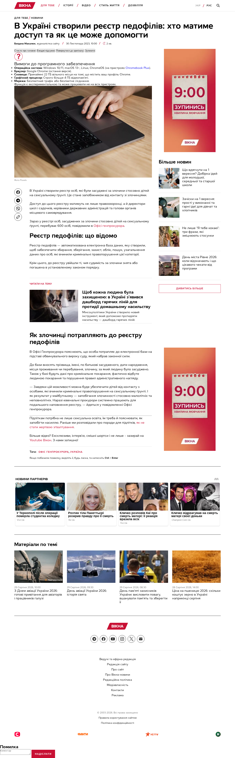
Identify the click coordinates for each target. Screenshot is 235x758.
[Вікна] (25, 5)
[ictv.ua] (151, 735)
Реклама (118, 695)
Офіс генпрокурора (54, 451)
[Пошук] (219, 6)
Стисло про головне (25, 50)
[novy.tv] (218, 735)
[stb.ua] (17, 735)
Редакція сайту (117, 664)
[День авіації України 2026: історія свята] (91, 566)
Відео (86, 5)
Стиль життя (109, 5)
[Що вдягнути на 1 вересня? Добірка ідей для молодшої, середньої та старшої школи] (169, 178)
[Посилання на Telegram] (94, 639)
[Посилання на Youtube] (113, 639)
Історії (68, 5)
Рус (209, 5)
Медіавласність (117, 685)
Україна (76, 451)
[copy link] (18, 217)
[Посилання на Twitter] (131, 639)
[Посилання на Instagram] (122, 639)
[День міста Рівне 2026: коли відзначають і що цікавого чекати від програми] (169, 265)
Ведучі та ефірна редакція (117, 659)
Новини (37, 18)
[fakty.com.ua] (83, 735)
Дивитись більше (190, 288)
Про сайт (117, 669)
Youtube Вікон (40, 440)
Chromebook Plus (137, 68)
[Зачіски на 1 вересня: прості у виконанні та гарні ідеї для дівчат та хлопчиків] (169, 207)
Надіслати (43, 753)
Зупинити (90, 50)
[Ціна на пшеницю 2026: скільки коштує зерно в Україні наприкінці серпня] (196, 566)
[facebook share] (18, 192)
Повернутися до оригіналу (70, 50)
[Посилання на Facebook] (103, 639)
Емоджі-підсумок (46, 50)
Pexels (23, 180)
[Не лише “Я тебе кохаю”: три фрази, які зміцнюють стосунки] (169, 236)
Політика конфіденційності (117, 723)
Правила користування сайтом (118, 717)
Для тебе (48, 5)
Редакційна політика (117, 679)
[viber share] (18, 209)
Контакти (117, 690)
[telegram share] (18, 200)
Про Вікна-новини (117, 674)
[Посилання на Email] (141, 639)
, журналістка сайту (37, 43)
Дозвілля (135, 5)
